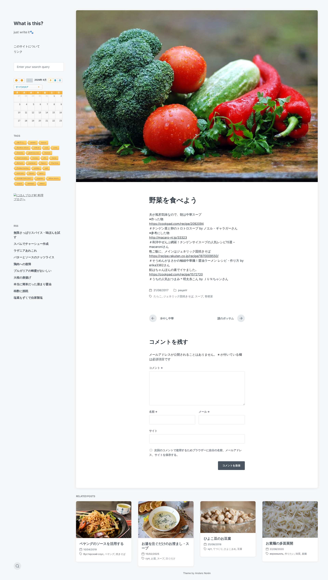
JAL (44, 158)
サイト (153, 430)
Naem (43, 163)
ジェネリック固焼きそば (178, 296)
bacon (43, 142)
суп (148, 558)
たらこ (158, 296)
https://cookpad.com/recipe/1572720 (176, 274)
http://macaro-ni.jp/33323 (168, 237)
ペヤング (109, 554)
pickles (36, 168)
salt (46, 168)
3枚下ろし (21, 142)
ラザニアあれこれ (25, 250)
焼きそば (120, 554)
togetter (40, 178)
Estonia (20, 153)
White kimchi (54, 178)
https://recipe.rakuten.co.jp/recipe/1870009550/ (183, 256)
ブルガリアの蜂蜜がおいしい (32, 270)
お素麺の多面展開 (279, 543)
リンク (18, 51)
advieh (33, 142)
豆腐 (239, 548)
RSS (16, 225)
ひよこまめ (230, 548)
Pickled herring (23, 168)
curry (55, 148)
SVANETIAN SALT (24, 178)
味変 (298, 553)
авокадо (31, 183)
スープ (199, 296)
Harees (47, 153)
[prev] (16, 80)
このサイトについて (27, 46)
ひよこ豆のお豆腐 (217, 538)
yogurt (19, 183)
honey (35, 158)
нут (210, 548)
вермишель (276, 553)
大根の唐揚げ (22, 277)
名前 (153, 411)
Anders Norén (203, 573)
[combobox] (28, 87)
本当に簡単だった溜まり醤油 (32, 284)
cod (46, 148)
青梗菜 (209, 296)
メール (204, 411)
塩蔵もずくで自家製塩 (28, 297)
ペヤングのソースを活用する (101, 544)
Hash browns (22, 158)
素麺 (304, 553)
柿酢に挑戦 (21, 291)
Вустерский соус (93, 554)
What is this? (28, 23)
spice (41, 173)
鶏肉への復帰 (22, 264)
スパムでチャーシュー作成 (31, 243)
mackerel (32, 163)
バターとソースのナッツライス (34, 257)
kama (54, 158)
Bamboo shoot (23, 148)
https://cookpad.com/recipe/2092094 (176, 224)
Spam (31, 173)
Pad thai (54, 163)
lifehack (20, 163)
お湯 (153, 558)
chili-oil (36, 148)
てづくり (218, 548)
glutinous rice (34, 153)
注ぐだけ (170, 558)
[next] (21, 80)
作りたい (289, 553)
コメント (156, 367)
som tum (20, 173)
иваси (42, 183)
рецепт (182, 290)
